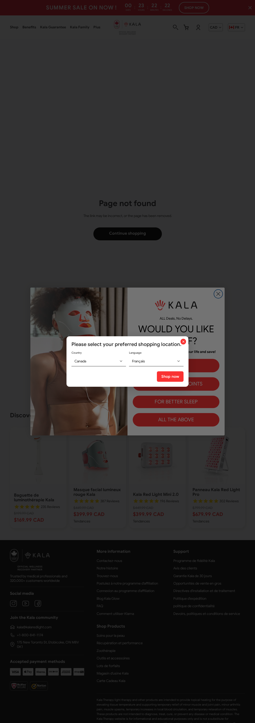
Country (76, 352)
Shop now (170, 376)
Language (135, 352)
